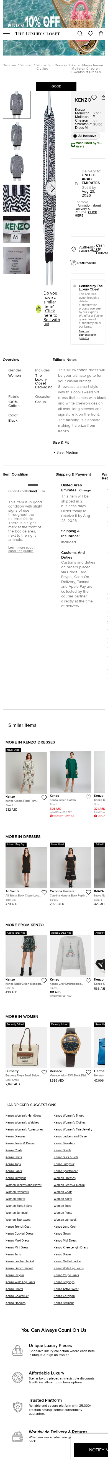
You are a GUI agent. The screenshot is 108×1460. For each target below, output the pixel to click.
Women (26, 65)
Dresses (61, 65)
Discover (9, 65)
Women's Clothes (44, 67)
